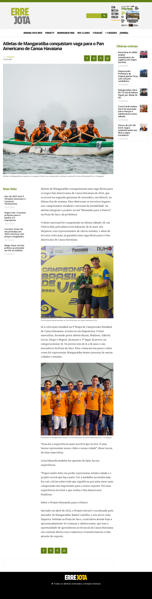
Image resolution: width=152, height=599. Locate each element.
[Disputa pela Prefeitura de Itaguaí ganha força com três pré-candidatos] (143, 73)
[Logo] (16, 16)
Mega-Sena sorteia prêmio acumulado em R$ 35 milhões (14, 248)
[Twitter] (94, 58)
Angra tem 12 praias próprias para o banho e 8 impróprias (15, 216)
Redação (10, 57)
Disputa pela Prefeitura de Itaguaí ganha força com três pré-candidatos (128, 76)
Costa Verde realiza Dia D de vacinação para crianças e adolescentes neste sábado (127, 111)
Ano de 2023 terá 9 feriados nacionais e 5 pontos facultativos (15, 200)
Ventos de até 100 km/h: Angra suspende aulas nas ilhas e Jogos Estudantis (127, 130)
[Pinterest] (101, 58)
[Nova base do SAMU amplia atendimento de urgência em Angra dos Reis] (143, 54)
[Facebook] (87, 58)
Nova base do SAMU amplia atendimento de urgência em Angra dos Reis (127, 57)
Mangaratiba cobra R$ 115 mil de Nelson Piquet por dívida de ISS (128, 94)
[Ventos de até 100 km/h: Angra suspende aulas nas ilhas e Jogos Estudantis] (143, 127)
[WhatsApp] (107, 58)
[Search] (104, 15)
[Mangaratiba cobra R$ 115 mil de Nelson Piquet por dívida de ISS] (143, 92)
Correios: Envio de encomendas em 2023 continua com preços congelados (14, 233)
